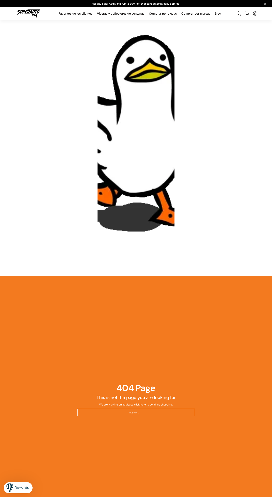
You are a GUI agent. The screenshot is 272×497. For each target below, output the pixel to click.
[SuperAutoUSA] (28, 13)
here (143, 404)
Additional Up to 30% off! (124, 3)
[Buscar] (239, 13)
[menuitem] (75, 13)
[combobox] (136, 412)
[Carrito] (247, 13)
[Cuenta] (255, 13)
